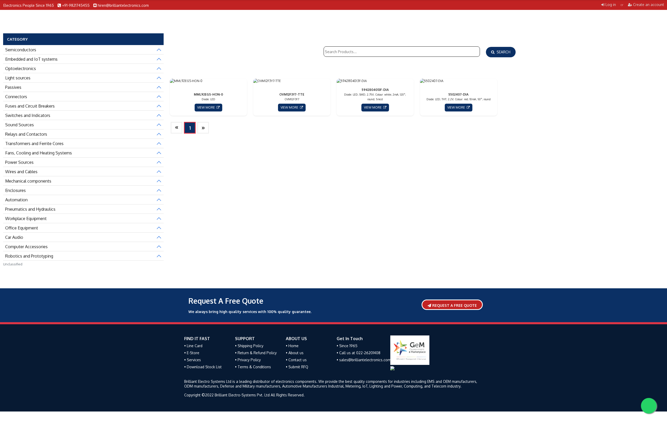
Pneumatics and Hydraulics (30, 209)
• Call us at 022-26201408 (358, 353)
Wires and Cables (21, 171)
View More (207, 107)
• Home (292, 346)
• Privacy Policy (248, 360)
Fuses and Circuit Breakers (30, 106)
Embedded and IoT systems (31, 59)
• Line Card (193, 346)
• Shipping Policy (249, 346)
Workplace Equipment (26, 218)
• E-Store (191, 353)
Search (502, 52)
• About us (295, 353)
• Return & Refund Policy (256, 353)
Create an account (648, 4)
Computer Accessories (26, 246)
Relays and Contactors (26, 134)
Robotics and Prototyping (29, 256)
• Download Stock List (203, 367)
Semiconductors (20, 49)
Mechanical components (28, 181)
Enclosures (15, 190)
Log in (610, 4)
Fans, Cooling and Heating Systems (38, 152)
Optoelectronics (20, 68)
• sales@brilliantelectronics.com (364, 360)
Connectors (16, 96)
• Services (192, 360)
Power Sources (19, 162)
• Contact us (296, 360)
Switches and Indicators (27, 115)
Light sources (17, 77)
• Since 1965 (347, 346)
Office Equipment (21, 227)
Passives (13, 87)
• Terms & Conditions (253, 367)
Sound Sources (19, 124)
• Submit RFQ (297, 367)
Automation (16, 199)
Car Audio (14, 237)
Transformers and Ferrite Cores (34, 143)
